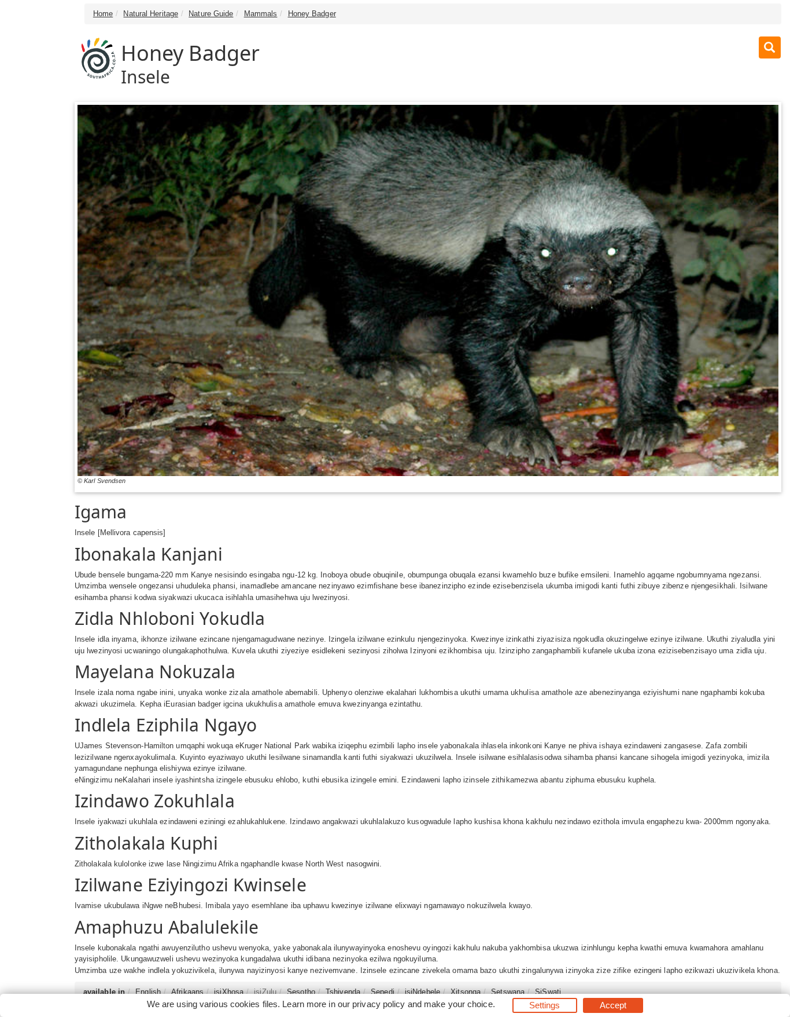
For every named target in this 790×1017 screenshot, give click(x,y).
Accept (613, 1005)
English (148, 991)
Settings (544, 1005)
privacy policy (378, 1004)
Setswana (508, 991)
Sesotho (301, 991)
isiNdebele (422, 991)
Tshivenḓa (343, 991)
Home (103, 13)
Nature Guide (211, 13)
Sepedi (382, 991)
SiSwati (548, 991)
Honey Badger (312, 13)
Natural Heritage (150, 13)
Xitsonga (466, 991)
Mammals (261, 13)
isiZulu (265, 991)
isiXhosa (228, 991)
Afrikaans (187, 991)
